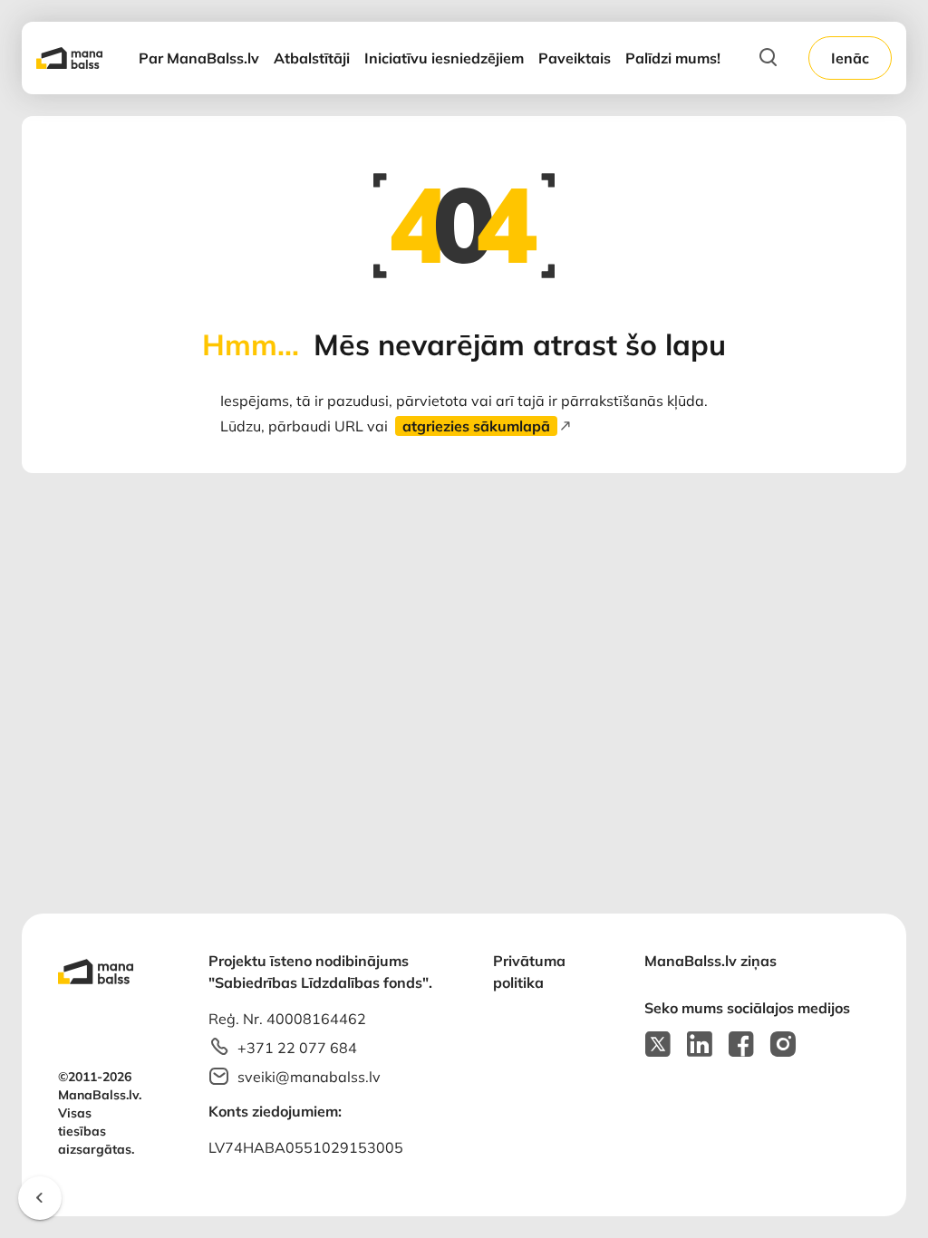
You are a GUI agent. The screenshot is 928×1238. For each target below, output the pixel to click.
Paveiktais (574, 58)
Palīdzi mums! (672, 58)
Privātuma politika (529, 971)
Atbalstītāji (312, 58)
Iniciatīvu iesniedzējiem (444, 58)
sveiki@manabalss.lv (309, 1077)
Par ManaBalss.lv (199, 58)
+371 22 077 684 (297, 1048)
